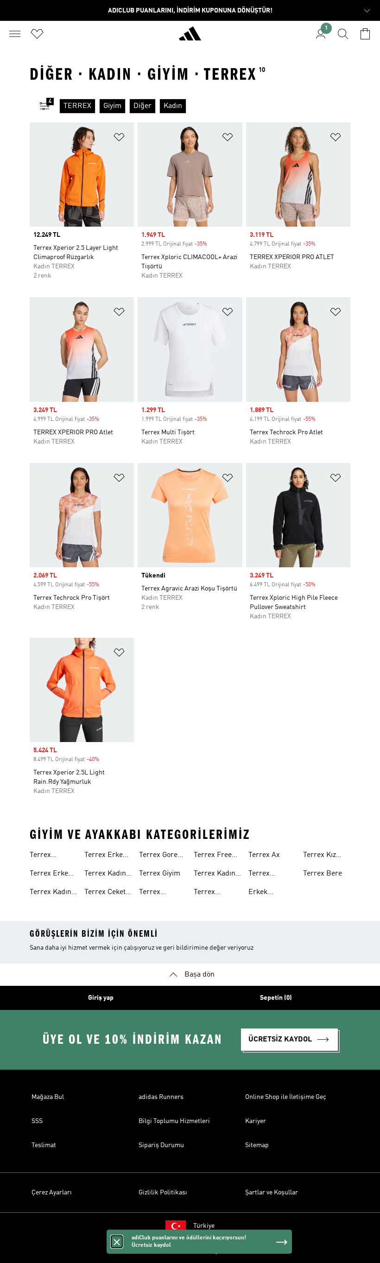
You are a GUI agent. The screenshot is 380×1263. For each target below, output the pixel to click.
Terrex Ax (264, 855)
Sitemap (257, 1145)
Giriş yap (101, 998)
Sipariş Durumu (161, 1145)
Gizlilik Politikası (163, 1192)
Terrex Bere (322, 873)
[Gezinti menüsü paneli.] (15, 34)
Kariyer (255, 1121)
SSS (37, 1121)
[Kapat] (116, 1242)
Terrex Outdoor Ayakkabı (208, 893)
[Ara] (343, 34)
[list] (204, 106)
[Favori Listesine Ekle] (119, 139)
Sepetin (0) (276, 998)
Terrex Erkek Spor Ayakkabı (107, 856)
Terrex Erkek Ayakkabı (51, 874)
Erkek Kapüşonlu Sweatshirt (265, 893)
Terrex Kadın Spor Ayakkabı (107, 874)
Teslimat (44, 1145)
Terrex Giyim (159, 873)
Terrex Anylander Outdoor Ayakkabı (265, 874)
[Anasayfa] (190, 37)
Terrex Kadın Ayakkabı (50, 893)
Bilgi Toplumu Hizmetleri (174, 1121)
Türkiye (204, 1226)
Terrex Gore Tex (158, 856)
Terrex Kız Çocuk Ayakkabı (319, 856)
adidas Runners (161, 1097)
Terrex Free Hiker (213, 856)
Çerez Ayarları (52, 1192)
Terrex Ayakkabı (44, 856)
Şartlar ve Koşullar (271, 1192)
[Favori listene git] (37, 34)
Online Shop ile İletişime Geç (285, 1097)
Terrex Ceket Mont (105, 893)
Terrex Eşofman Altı (160, 893)
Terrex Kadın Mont (214, 874)
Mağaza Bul (48, 1097)
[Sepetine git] (365, 34)
